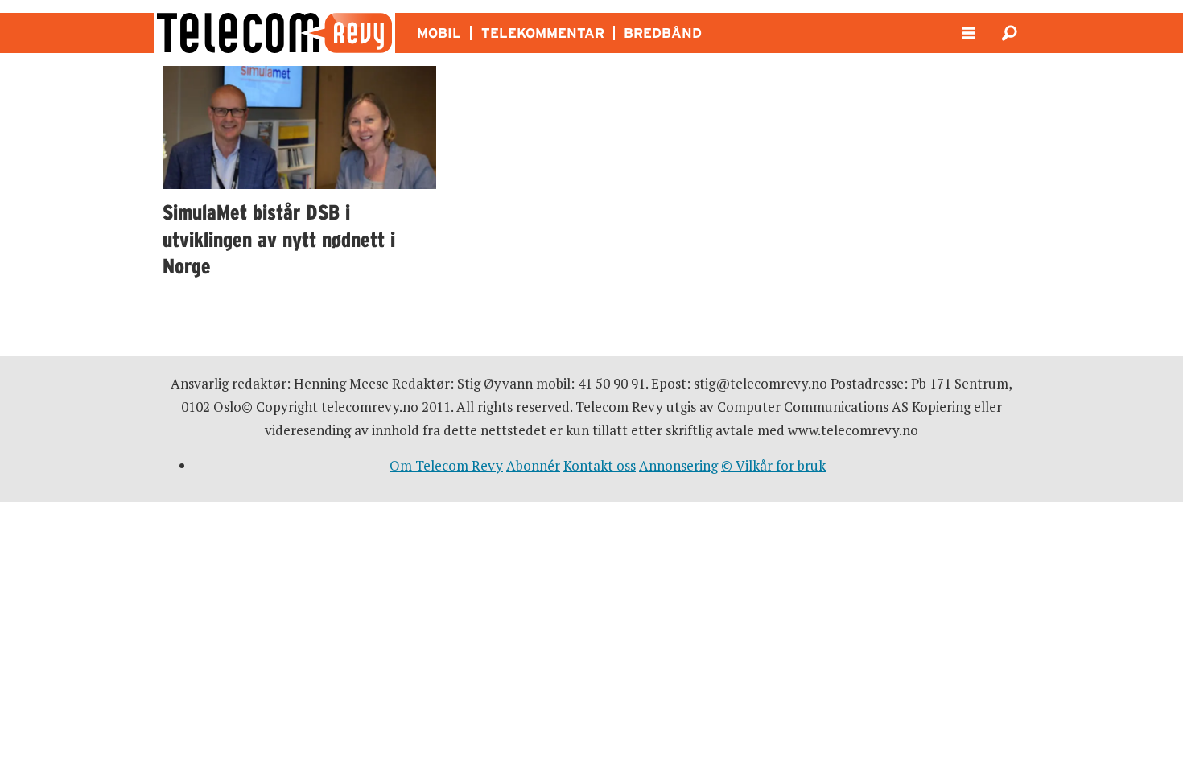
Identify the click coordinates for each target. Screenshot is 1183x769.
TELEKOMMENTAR (542, 33)
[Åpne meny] (969, 33)
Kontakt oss (599, 465)
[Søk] (1009, 33)
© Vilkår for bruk (773, 465)
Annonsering (678, 465)
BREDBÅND (663, 33)
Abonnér (533, 465)
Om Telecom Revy (446, 465)
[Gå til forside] (274, 33)
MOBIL (439, 33)
